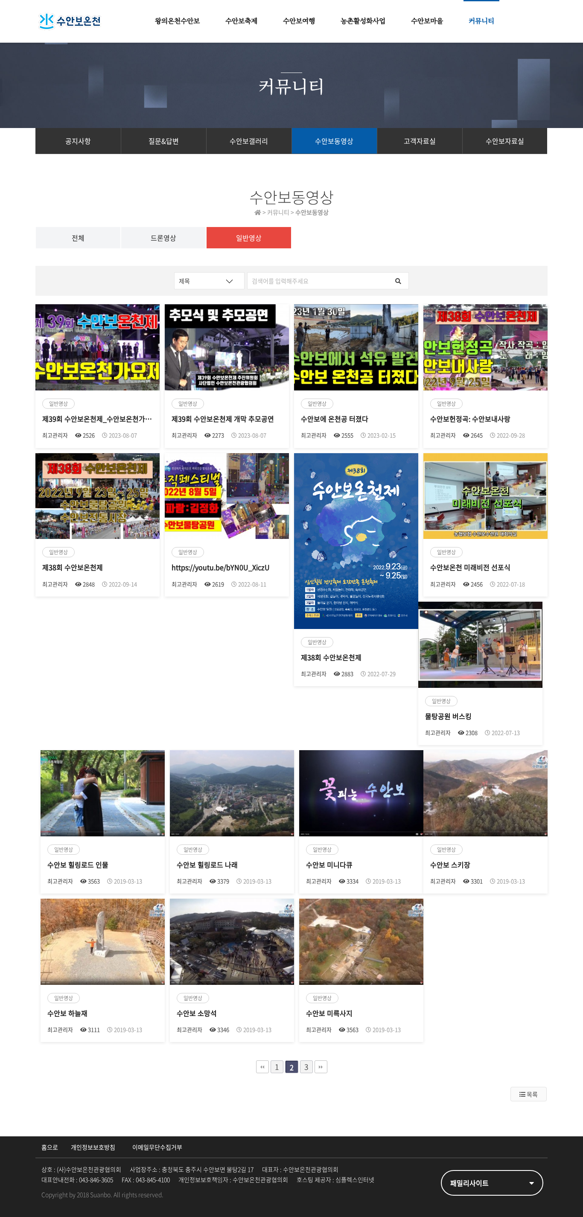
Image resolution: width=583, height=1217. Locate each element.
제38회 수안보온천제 (72, 567)
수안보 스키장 (450, 864)
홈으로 (49, 1147)
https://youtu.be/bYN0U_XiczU (221, 567)
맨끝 (321, 1066)
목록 (531, 1094)
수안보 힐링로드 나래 (207, 864)
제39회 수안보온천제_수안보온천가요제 (97, 418)
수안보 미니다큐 (329, 864)
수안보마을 (427, 21)
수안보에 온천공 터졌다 (334, 418)
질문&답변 (164, 141)
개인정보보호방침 (93, 1147)
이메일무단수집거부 (157, 1147)
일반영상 (249, 238)
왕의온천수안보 (177, 21)
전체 (78, 238)
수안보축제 (241, 21)
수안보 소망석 (197, 1013)
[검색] (398, 280)
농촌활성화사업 (363, 21)
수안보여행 (299, 21)
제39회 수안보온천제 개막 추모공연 (223, 418)
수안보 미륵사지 (329, 1013)
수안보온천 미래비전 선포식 (470, 567)
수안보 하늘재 (67, 1013)
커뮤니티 (481, 21)
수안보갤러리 (249, 141)
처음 (262, 1066)
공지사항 (78, 141)
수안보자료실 (505, 141)
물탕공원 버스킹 (448, 716)
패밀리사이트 (469, 1183)
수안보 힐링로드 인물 (77, 864)
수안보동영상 (334, 141)
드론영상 (163, 238)
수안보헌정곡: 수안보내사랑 (470, 418)
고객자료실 (420, 141)
